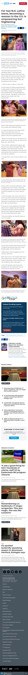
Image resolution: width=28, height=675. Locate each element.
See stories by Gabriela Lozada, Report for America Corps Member (17, 356)
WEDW (10, 579)
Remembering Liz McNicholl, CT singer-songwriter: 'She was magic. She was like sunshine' (15, 390)
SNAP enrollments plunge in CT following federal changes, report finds (14, 420)
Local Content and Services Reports (11, 658)
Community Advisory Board (9, 597)
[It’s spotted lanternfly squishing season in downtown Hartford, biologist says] (13, 534)
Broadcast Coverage (7, 642)
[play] (2, 673)
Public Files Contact (6, 581)
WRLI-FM (15, 580)
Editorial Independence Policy (9, 653)
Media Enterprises (7, 600)
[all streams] (26, 673)
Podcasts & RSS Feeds (8, 616)
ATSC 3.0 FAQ (13, 581)
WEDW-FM (5, 580)
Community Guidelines (8, 625)
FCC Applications (6, 647)
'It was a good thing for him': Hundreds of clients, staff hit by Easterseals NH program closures (13, 470)
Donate (24, 3)
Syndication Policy (7, 650)
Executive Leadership (7, 589)
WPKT (12, 580)
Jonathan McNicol (5, 515)
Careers (4, 603)
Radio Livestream (7, 619)
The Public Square (7, 661)
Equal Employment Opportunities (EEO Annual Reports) (13, 631)
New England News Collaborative (14, 335)
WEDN (7, 579)
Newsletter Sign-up (7, 614)
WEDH (4, 579)
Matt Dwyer (4, 555)
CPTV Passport (6, 627)
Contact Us (5, 605)
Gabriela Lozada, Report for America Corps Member (9, 27)
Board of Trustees (7, 595)
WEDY (13, 579)
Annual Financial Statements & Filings (11, 639)
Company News (6, 586)
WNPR (9, 580)
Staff (4, 592)
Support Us (5, 608)
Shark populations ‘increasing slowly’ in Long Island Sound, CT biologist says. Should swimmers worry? (14, 412)
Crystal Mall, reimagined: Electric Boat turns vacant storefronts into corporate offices (14, 404)
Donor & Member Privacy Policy (10, 633)
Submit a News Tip (7, 611)
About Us (5, 584)
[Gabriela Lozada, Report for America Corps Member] (4, 347)
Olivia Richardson (5, 477)
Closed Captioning (7, 644)
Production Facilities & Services (10, 655)
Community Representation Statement (12, 622)
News (2, 501)
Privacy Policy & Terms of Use (9, 636)
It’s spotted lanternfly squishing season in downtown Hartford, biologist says (14, 397)
